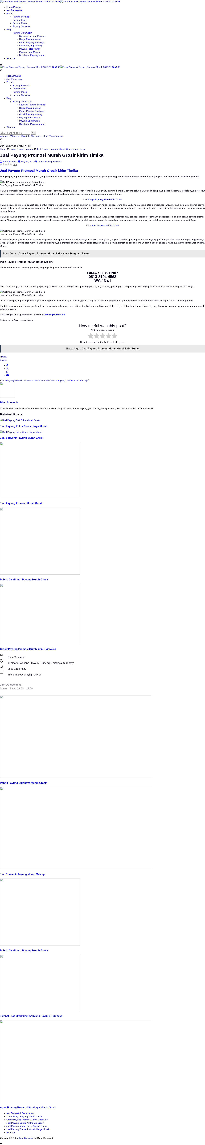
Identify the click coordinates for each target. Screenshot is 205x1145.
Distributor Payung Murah (32, 55)
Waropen (4, 136)
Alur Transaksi (100, 225)
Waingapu (36, 136)
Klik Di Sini (116, 199)
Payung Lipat (19, 20)
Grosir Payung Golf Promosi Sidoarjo (69, 380)
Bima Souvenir (10, 161)
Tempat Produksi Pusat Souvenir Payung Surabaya (31, 1015)
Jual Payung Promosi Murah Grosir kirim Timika (39, 170)
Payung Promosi (21, 16)
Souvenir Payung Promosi (32, 36)
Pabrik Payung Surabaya (31, 42)
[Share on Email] (7, 375)
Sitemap (10, 58)
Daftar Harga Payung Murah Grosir (24, 1116)
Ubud (45, 136)
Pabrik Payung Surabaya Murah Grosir (23, 782)
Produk (10, 13)
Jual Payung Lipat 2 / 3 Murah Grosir (25, 1123)
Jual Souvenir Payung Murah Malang (22, 874)
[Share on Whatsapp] (7, 371)
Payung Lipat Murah (29, 52)
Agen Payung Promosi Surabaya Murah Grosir (28, 1107)
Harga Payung (13, 7)
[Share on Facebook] (7, 365)
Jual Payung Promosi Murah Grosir (21, 503)
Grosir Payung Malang (30, 45)
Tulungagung (56, 136)
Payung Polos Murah (29, 49)
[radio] (91, 336)
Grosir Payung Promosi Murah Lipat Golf (27, 1119)
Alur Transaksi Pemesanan (20, 1113)
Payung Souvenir (21, 26)
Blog (8, 29)
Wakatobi (25, 136)
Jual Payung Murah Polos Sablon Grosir (26, 1126)
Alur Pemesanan (14, 10)
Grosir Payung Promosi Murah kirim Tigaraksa (28, 649)
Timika (3, 356)
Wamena (14, 136)
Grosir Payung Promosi (50, 161)
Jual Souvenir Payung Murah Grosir (21, 437)
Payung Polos (20, 23)
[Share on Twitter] (7, 368)
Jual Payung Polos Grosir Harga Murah (23, 426)
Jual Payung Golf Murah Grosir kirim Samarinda (25, 380)
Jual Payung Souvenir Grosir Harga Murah (27, 1129)
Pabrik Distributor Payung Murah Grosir (24, 579)
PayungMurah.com (22, 32)
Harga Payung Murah (30, 39)
